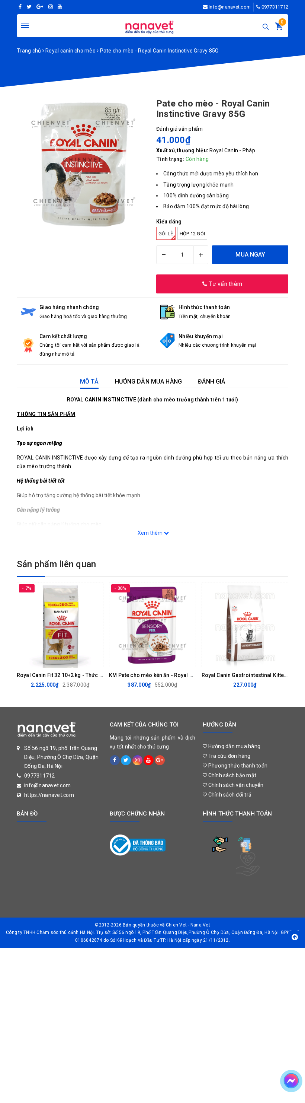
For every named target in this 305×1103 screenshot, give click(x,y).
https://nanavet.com (49, 795)
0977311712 (275, 7)
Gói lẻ (165, 233)
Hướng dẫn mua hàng (233, 746)
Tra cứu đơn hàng (228, 756)
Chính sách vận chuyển (235, 785)
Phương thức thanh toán (237, 766)
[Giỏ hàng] (279, 28)
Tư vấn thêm (224, 283)
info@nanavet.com (230, 7)
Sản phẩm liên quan (56, 564)
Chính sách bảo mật (231, 775)
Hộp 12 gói (192, 233)
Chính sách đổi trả (229, 795)
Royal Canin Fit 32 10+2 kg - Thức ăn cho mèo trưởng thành (89, 675)
